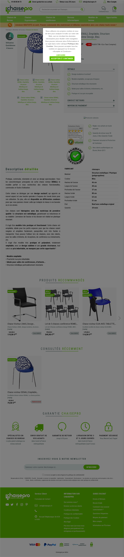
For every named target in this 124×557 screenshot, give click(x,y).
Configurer (60, 55)
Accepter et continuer (62, 58)
